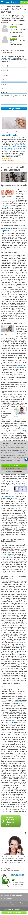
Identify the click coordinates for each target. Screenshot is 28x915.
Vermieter (6, 228)
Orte (3, 898)
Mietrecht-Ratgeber (10, 135)
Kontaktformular (17, 860)
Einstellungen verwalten (14, 468)
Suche (25, 2)
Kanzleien (10, 898)
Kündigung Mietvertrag (7, 496)
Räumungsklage (8, 554)
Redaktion (12, 905)
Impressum (5, 903)
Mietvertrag (4, 207)
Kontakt (13, 27)
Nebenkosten (18, 150)
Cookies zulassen (14, 465)
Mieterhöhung (19, 700)
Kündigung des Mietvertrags (13, 146)
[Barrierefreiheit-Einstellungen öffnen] (26, 459)
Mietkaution (18, 649)
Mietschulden (9, 150)
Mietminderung (12, 148)
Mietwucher (10, 720)
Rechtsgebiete (17, 895)
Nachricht (4, 92)
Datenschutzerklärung (17, 903)
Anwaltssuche (6, 895)
